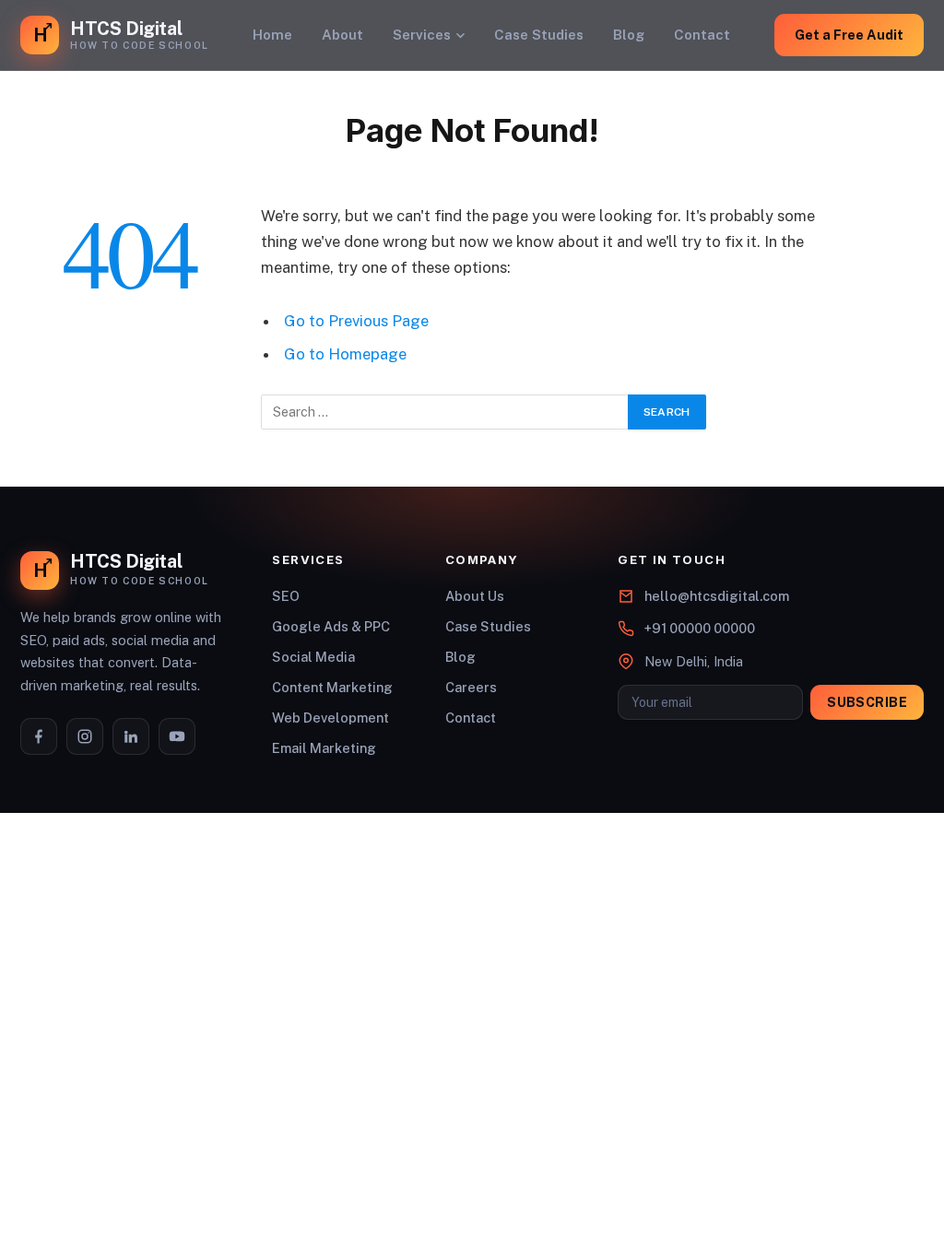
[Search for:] (445, 411)
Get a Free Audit (849, 34)
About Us (474, 596)
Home (272, 34)
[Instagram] (84, 736)
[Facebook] (38, 736)
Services (422, 34)
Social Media (313, 657)
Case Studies (539, 34)
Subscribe (867, 702)
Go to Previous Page (356, 321)
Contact (702, 34)
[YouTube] (177, 736)
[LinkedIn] (130, 736)
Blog (628, 34)
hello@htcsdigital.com (716, 596)
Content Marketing (332, 687)
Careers (471, 687)
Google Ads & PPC (331, 626)
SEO (286, 596)
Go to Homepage (345, 354)
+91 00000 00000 (699, 628)
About (342, 34)
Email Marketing (324, 748)
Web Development (330, 717)
